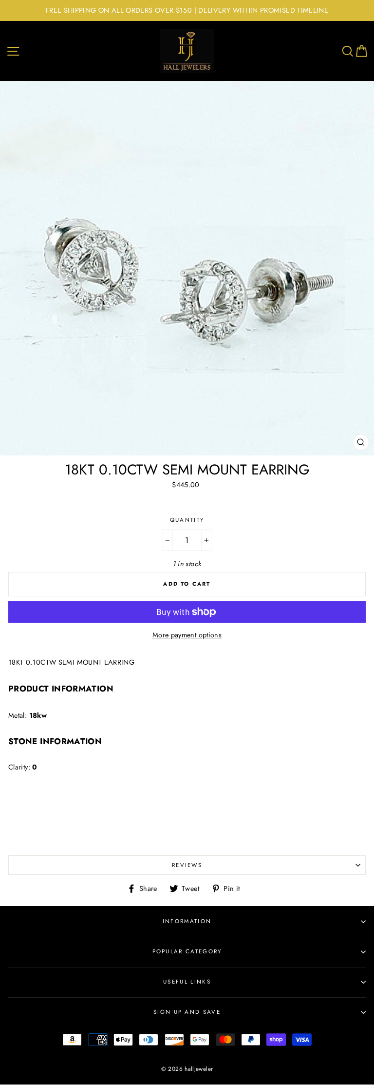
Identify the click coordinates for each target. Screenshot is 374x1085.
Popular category (187, 951)
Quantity (187, 520)
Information (187, 921)
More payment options (187, 635)
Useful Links (187, 982)
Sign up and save (187, 1012)
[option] (187, 10)
